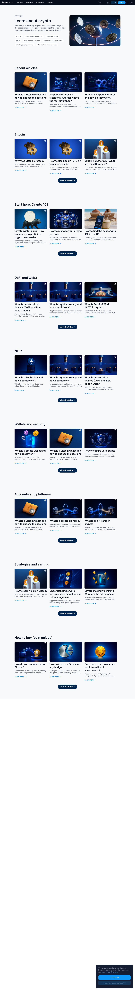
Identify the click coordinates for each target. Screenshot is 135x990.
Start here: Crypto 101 (34, 37)
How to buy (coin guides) (47, 45)
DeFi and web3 (52, 37)
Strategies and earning (24, 45)
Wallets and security (32, 41)
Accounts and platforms (53, 41)
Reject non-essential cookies (114, 983)
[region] (114, 976)
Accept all (114, 978)
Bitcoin (18, 37)
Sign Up (121, 2)
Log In (114, 2)
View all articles (66, 180)
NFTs (18, 41)
